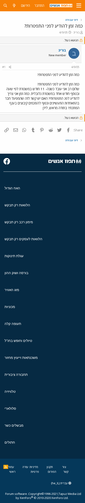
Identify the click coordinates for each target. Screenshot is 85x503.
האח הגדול (12, 188)
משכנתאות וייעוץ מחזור (21, 358)
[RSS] (5, 467)
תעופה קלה (13, 324)
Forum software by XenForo (36, 496)
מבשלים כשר (14, 425)
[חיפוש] (5, 5)
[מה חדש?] (14, 5)
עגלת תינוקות (14, 256)
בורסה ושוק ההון (16, 273)
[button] (78, 5)
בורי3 (76, 32)
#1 (4, 67)
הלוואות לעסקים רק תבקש (23, 239)
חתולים (10, 442)
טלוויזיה (10, 391)
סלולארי (10, 408)
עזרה (25, 467)
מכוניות (10, 307)
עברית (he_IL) (59, 483)
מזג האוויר (12, 290)
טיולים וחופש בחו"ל (18, 341)
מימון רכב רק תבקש (19, 222)
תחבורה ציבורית (16, 374)
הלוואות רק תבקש (17, 205)
